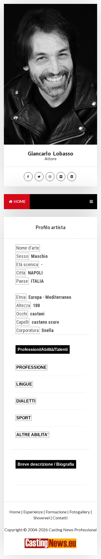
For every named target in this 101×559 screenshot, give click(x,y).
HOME (19, 201)
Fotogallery (79, 511)
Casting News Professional (73, 529)
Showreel (41, 517)
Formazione (56, 511)
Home (14, 511)
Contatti (60, 517)
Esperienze (33, 511)
